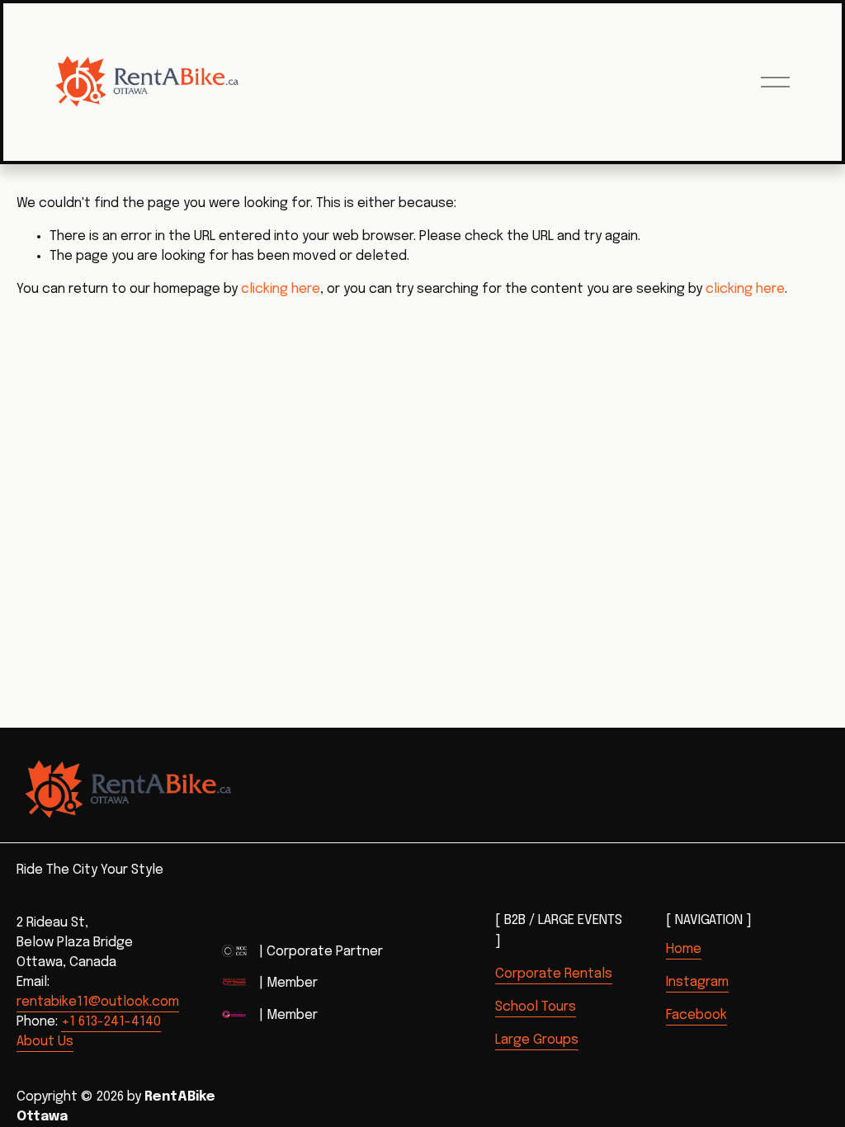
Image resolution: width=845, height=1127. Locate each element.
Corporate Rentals (553, 974)
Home (683, 949)
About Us (45, 1042)
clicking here (280, 289)
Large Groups (536, 1040)
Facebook (696, 1015)
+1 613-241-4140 (111, 1022)
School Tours (535, 1007)
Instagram (697, 982)
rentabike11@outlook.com (98, 1002)
